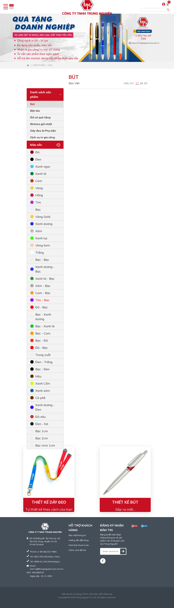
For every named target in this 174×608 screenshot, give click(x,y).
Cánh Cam (95, 600)
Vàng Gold (42, 217)
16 (141, 83)
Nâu (38, 376)
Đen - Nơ (41, 424)
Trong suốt (42, 355)
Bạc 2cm (41, 438)
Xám (38, 231)
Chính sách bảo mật (92, 594)
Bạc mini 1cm (45, 445)
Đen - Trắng (44, 362)
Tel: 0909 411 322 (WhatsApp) (45, 561)
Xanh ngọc (42, 167)
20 (145, 83)
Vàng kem (42, 245)
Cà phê (40, 398)
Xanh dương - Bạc (45, 269)
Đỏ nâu (40, 417)
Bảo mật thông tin (77, 535)
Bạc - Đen (42, 369)
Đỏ (37, 152)
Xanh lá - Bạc (45, 279)
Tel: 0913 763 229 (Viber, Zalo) (45, 556)
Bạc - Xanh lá (45, 326)
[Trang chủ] (28, 65)
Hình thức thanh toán (79, 545)
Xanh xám (42, 391)
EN (11, 8)
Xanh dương (44, 224)
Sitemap (108, 594)
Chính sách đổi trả (77, 550)
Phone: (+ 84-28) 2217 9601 (43, 551)
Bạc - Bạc (42, 260)
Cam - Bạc (42, 293)
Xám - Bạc (42, 286)
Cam (38, 181)
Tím (38, 202)
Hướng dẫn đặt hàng (79, 540)
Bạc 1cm (41, 431)
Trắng (39, 252)
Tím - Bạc (42, 300)
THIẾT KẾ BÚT (125, 502)
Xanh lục (41, 238)
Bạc (38, 209)
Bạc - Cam (42, 333)
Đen (38, 159)
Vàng (39, 188)
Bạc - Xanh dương (43, 316)
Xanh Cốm (42, 383)
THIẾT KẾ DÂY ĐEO (49, 502)
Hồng (39, 195)
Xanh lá (40, 174)
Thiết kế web (80, 600)
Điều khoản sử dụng (71, 594)
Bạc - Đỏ (41, 340)
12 (137, 83)
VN (11, 5)
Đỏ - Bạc (41, 307)
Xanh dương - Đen (45, 407)
